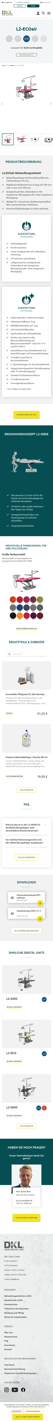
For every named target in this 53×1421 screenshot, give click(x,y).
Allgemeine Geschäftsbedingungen (20, 1373)
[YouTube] (15, 1390)
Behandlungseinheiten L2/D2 (17, 1295)
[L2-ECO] (26, 1034)
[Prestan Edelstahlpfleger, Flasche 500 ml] (26, 738)
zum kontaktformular (26, 1217)
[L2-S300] (26, 979)
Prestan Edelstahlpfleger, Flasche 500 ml (26, 757)
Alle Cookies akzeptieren (28, 1417)
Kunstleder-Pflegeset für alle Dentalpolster (26, 694)
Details (9, 713)
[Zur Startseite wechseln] (7, 13)
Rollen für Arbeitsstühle (15, 1317)
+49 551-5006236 (23, 1203)
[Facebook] (23, 1390)
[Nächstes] (50, 104)
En (44, 2)
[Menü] (43, 13)
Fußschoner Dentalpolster (16, 1308)
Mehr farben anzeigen (26, 628)
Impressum (9, 1364)
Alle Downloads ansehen (26, 931)
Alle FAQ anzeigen (26, 857)
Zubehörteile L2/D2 (13, 1300)
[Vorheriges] (2, 104)
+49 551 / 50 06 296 (18, 1274)
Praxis (33, 6)
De (41, 2)
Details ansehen (14, 1007)
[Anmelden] (38, 13)
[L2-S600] (26, 1088)
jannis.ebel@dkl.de (24, 1200)
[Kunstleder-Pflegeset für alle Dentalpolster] (26, 675)
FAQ (6, 1340)
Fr (50, 2)
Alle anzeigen (26, 790)
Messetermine (10, 1336)
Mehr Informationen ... (37, 1407)
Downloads (9, 1345)
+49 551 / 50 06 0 (23, 2)
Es (47, 2)
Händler (20, 6)
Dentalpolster (11, 1304)
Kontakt (8, 1349)
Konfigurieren (33, 1411)
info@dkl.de (8, 2)
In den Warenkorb (14, 776)
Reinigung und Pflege (14, 1312)
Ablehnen (16, 1411)
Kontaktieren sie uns (26, 414)
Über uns (8, 1332)
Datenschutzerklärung (14, 1368)
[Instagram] (6, 1390)
